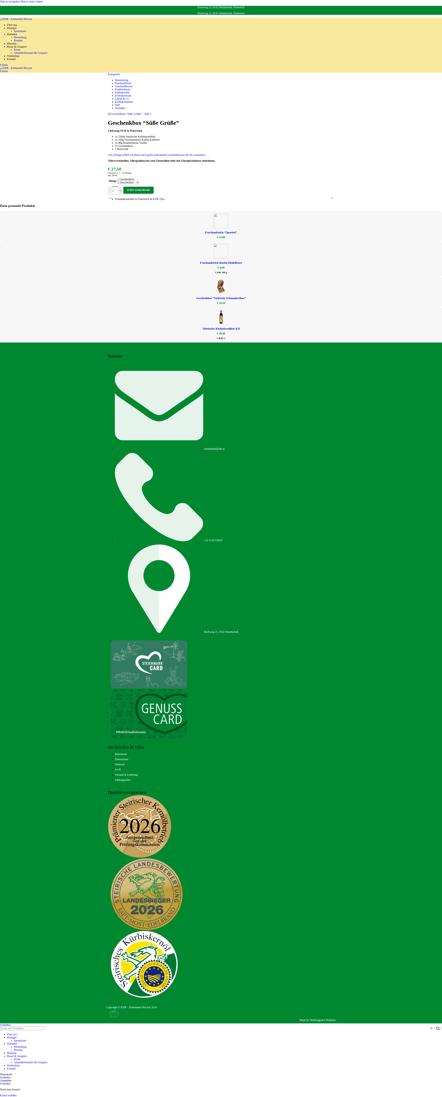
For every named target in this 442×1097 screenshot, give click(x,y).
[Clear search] (431, 1028)
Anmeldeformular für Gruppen (30, 52)
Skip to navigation (10, 1)
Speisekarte (20, 31)
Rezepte (18, 40)
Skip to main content (32, 1)
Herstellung (20, 37)
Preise (17, 49)
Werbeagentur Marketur (323, 1020)
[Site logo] (16, 19)
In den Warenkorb (138, 190)
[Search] (438, 1028)
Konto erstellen (8, 1095)
